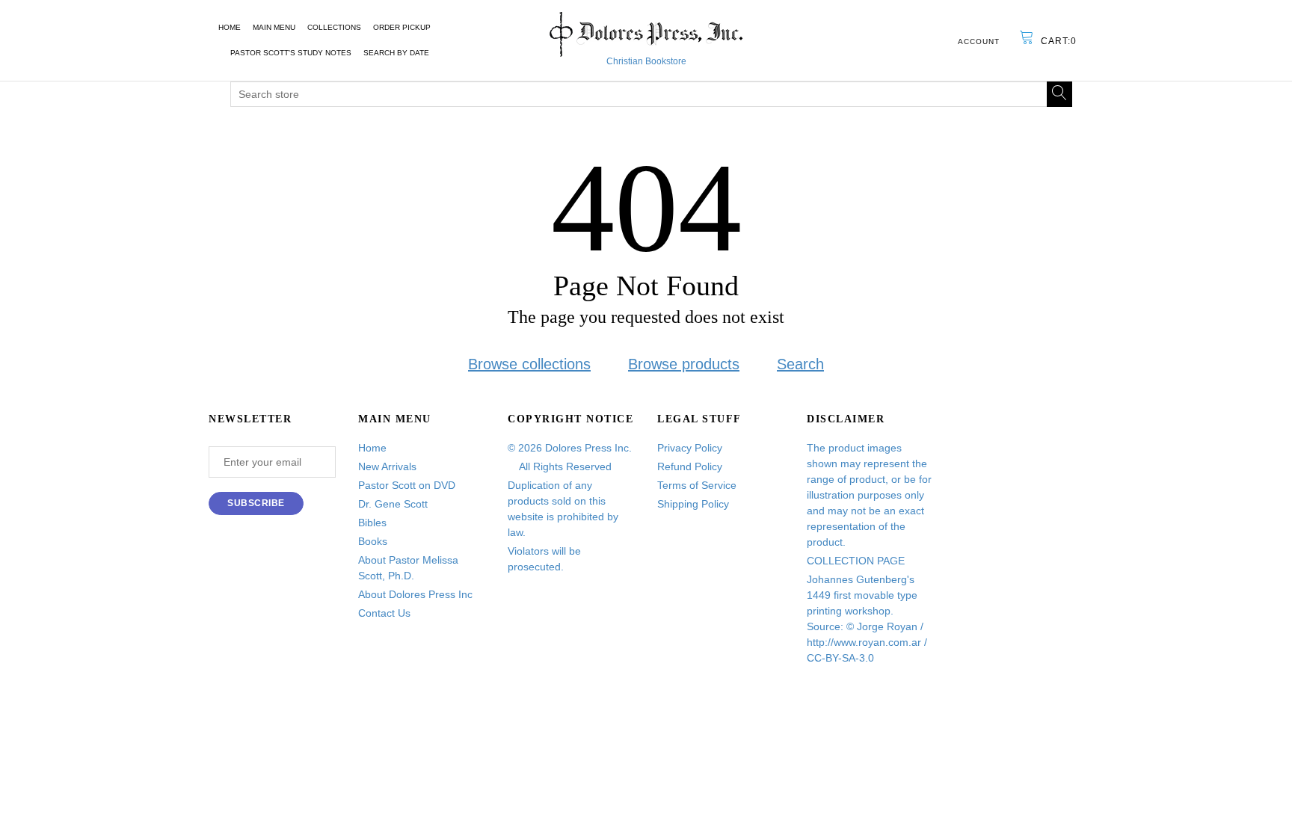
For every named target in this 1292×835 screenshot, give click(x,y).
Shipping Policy (693, 504)
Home (229, 27)
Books (372, 541)
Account (979, 41)
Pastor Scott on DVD (406, 485)
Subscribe (256, 503)
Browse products (683, 364)
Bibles (372, 523)
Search (800, 364)
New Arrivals (387, 466)
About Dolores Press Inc (415, 594)
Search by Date (396, 53)
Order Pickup (402, 27)
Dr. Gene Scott (393, 504)
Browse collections (529, 364)
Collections (334, 27)
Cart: (1059, 41)
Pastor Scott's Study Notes (290, 53)
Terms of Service (696, 485)
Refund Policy (689, 466)
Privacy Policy (689, 448)
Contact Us (384, 613)
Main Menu (274, 27)
